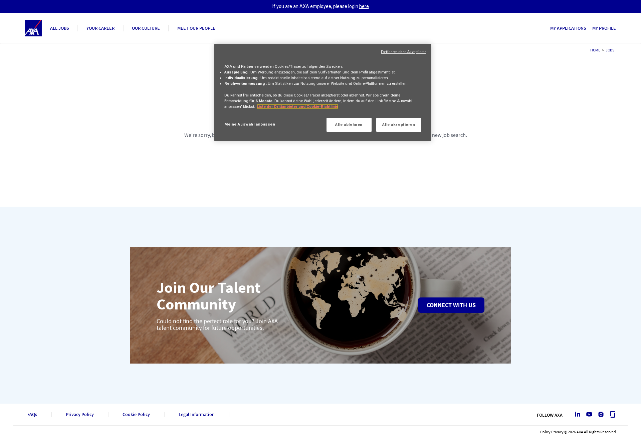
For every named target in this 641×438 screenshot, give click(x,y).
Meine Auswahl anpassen (249, 124)
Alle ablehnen (348, 124)
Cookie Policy (136, 414)
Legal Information (197, 414)
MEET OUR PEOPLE (196, 28)
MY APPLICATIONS (568, 28)
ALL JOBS (59, 28)
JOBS (610, 49)
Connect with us (451, 305)
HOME (595, 49)
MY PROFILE (604, 28)
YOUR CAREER (100, 28)
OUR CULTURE (146, 28)
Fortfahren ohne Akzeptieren (403, 52)
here (364, 6)
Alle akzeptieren (398, 124)
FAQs (32, 414)
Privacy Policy (80, 414)
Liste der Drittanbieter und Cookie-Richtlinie (297, 106)
